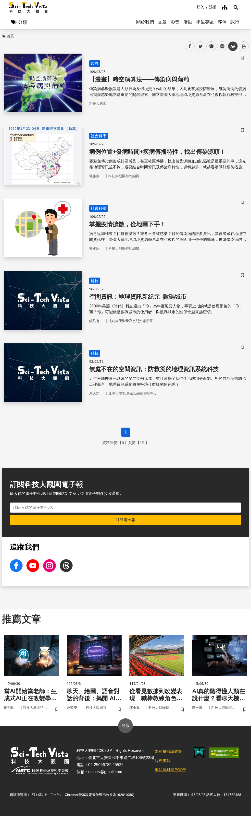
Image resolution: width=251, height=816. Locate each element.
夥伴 (222, 22)
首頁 (10, 36)
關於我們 (145, 22)
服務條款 (162, 760)
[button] (235, 7)
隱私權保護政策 (168, 751)
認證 (234, 22)
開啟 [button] (125, 725)
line (220, 46)
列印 (244, 46)
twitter (200, 46)
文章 (162, 22)
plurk (211, 46)
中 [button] (233, 46)
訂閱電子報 (125, 520)
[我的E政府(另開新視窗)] (199, 752)
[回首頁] (28, 7)
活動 (187, 22)
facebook (190, 46)
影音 (175, 22)
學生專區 (205, 22)
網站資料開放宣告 (170, 770)
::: (192, 7)
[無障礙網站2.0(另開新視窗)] (224, 752)
